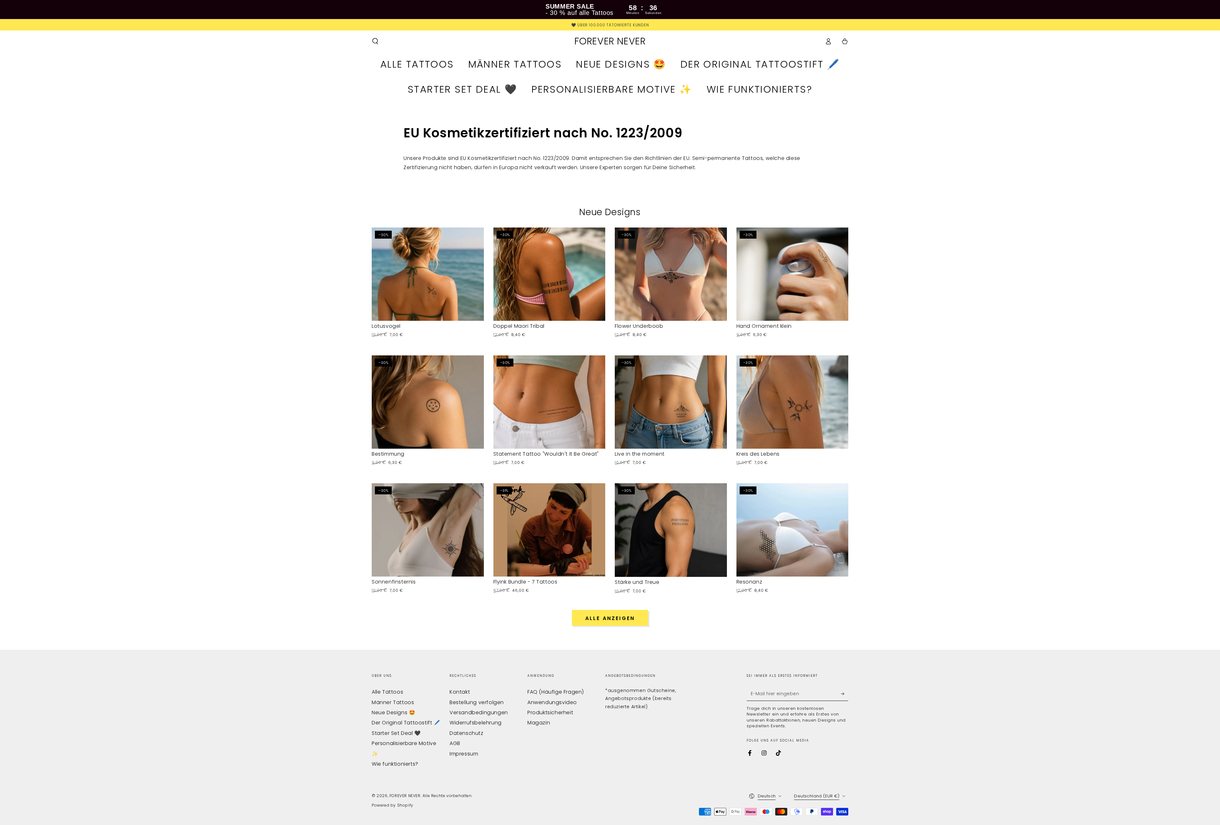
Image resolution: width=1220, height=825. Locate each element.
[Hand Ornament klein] (792, 274)
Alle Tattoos (387, 692)
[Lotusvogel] (428, 274)
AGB (455, 743)
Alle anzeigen (610, 618)
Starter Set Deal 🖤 (396, 733)
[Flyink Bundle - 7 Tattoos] (549, 530)
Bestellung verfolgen (477, 702)
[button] (375, 41)
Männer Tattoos (393, 702)
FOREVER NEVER (405, 795)
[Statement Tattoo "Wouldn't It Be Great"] (549, 402)
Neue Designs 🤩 (393, 712)
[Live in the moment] (671, 402)
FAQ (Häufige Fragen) (555, 692)
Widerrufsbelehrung (476, 722)
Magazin (538, 722)
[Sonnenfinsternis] (428, 530)
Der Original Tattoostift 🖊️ (406, 722)
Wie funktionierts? (395, 764)
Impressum (464, 753)
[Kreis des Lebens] (792, 402)
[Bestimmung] (428, 402)
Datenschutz (467, 733)
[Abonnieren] (844, 694)
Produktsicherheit (550, 712)
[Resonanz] (792, 530)
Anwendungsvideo (552, 702)
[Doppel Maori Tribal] (549, 274)
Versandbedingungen (479, 712)
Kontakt (460, 692)
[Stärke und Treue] (671, 530)
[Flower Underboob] (671, 274)
